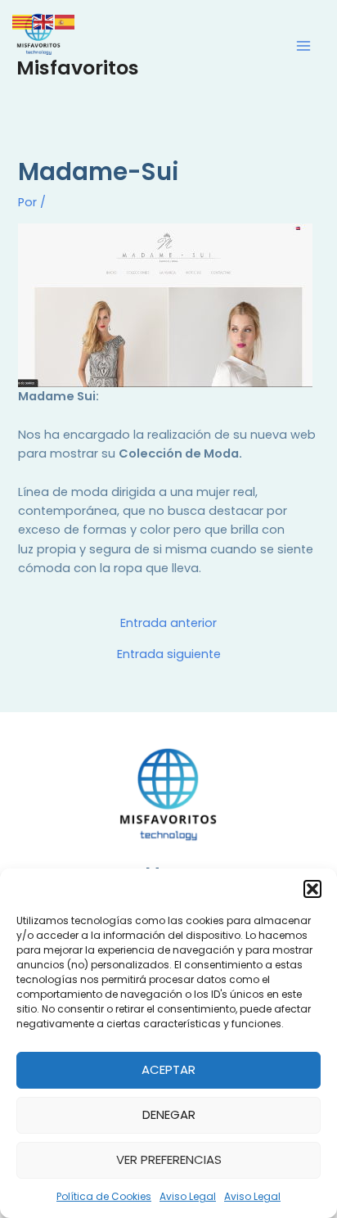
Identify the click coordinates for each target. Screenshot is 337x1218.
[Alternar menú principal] (303, 46)
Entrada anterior (168, 623)
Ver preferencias (169, 1159)
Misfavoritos (77, 67)
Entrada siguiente (169, 654)
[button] (312, 889)
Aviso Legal (188, 1196)
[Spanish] (65, 21)
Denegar (168, 1114)
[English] (44, 21)
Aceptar (168, 1069)
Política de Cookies (103, 1196)
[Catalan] (23, 21)
